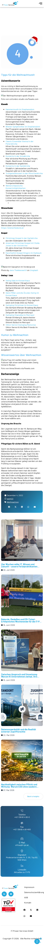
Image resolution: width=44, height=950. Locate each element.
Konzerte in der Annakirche (18, 156)
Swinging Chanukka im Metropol (20, 315)
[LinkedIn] (22, 865)
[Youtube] (11, 894)
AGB (26, 897)
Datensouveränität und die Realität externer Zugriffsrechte (18, 730)
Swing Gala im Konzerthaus (18, 280)
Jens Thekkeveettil (18, 270)
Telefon (22, 814)
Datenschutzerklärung (33, 892)
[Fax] (22, 823)
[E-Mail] (22, 838)
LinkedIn (22, 869)
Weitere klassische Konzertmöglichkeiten (16, 186)
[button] (9, 506)
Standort (22, 854)
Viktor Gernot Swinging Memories (21, 325)
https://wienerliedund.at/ (12, 228)
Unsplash (34, 270)
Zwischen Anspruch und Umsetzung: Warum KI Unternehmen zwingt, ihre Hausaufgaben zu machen (19, 676)
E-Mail (22, 842)
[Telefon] (22, 810)
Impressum (29, 887)
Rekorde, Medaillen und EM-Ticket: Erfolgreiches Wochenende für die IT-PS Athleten (21, 621)
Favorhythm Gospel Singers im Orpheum (24, 253)
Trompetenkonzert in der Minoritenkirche (24, 173)
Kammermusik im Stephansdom (20, 109)
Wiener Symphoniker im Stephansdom (23, 126)
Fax (22, 826)
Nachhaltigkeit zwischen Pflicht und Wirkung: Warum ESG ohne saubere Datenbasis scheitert (19, 786)
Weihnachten (13, 502)
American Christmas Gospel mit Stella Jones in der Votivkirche (22, 244)
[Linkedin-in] (4, 894)
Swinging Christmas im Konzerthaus (22, 305)
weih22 (10, 498)
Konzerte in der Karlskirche (18, 166)
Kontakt (27, 902)
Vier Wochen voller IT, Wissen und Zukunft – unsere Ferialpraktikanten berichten (19, 566)
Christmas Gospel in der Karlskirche (22, 238)
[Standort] (22, 851)
